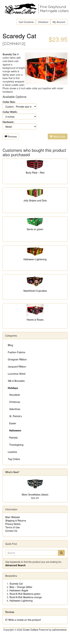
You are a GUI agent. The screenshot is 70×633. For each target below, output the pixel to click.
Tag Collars (14, 459)
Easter (12, 423)
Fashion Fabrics (16, 352)
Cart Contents (26, 22)
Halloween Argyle (19, 590)
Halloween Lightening (35, 259)
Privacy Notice (13, 524)
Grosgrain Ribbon (17, 359)
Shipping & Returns (15, 520)
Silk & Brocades (16, 380)
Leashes (12, 452)
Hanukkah (14, 394)
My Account (59, 22)
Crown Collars (30, 629)
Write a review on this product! (24, 619)
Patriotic (13, 437)
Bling (10, 345)
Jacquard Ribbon (17, 366)
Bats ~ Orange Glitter (21, 587)
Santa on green (35, 229)
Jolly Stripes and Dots (35, 200)
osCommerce (59, 629)
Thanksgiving (15, 444)
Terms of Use (12, 527)
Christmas (14, 402)
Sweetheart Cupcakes (35, 290)
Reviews (12, 136)
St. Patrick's (15, 416)
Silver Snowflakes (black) (35, 494)
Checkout (43, 22)
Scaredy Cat (16, 583)
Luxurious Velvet (16, 373)
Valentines (14, 409)
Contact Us (11, 530)
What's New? (12, 472)
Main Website (12, 517)
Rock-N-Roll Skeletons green (25, 593)
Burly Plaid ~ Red (35, 172)
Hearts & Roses (35, 319)
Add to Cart (58, 136)
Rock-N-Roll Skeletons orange (26, 597)
